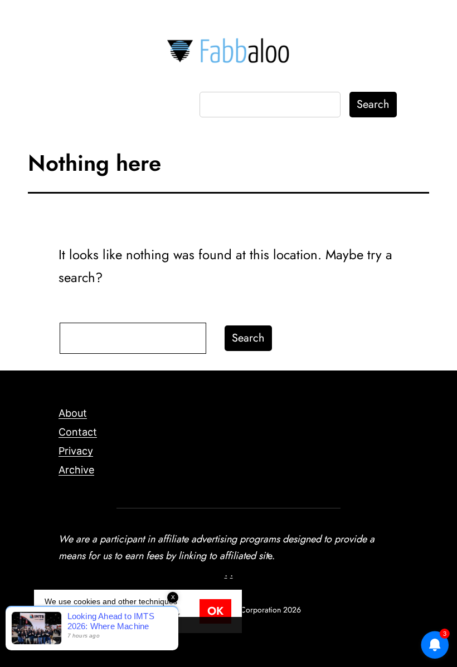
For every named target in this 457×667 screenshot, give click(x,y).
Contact (78, 432)
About (73, 413)
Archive (76, 470)
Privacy (76, 451)
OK (215, 611)
